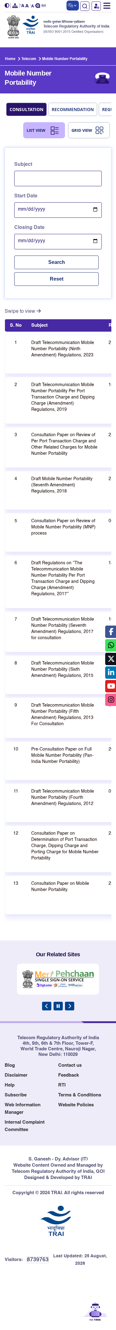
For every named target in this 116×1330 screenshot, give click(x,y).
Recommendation (73, 109)
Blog (10, 1065)
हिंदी (43, 6)
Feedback (68, 1075)
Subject (23, 164)
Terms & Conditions (79, 1095)
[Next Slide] (69, 1006)
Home (10, 59)
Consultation (26, 109)
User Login (96, 6)
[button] (8, 5)
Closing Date (29, 227)
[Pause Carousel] (58, 1006)
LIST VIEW (36, 130)
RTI (62, 1085)
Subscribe (16, 1095)
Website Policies (76, 1105)
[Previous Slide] (46, 1006)
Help (10, 1085)
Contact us (70, 1065)
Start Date (25, 196)
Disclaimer (16, 1075)
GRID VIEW (81, 130)
